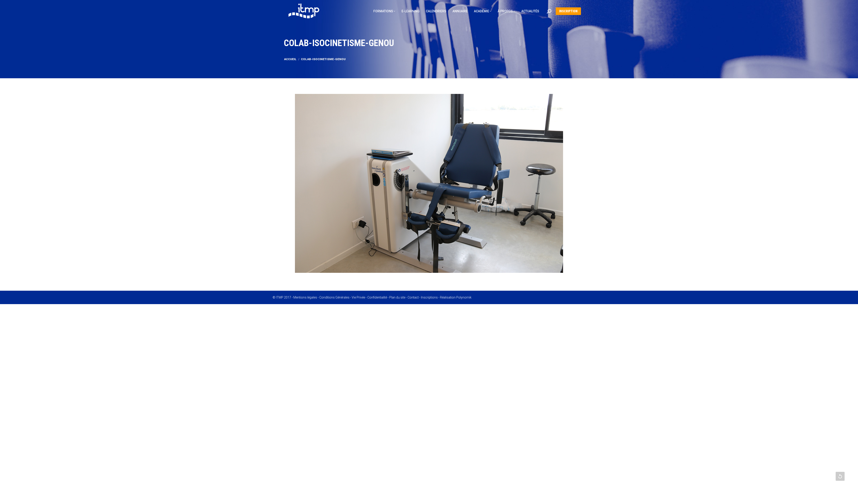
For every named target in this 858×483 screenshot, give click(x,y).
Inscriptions (429, 297)
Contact (413, 297)
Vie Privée (358, 297)
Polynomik (463, 297)
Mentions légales (305, 297)
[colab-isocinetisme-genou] (429, 183)
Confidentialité (377, 297)
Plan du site (397, 297)
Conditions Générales (334, 297)
